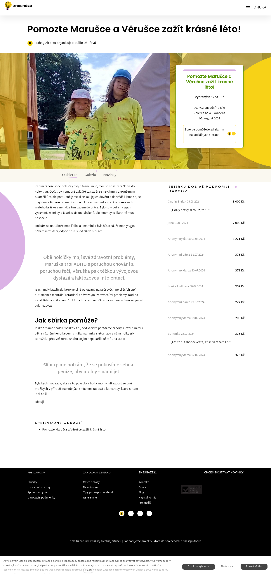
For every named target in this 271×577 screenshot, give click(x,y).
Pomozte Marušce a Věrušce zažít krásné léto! (74, 430)
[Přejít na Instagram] (131, 513)
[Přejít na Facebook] (122, 513)
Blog (141, 492)
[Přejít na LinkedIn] (149, 513)
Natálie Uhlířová (84, 43)
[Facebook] (229, 133)
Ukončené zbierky (39, 487)
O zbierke (69, 175)
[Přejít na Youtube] (140, 513)
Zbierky (32, 482)
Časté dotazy (91, 482)
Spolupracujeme (37, 492)
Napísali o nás (147, 497)
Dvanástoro (90, 487)
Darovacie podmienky (41, 497)
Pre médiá (144, 503)
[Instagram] (234, 133)
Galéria (90, 175)
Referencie (90, 497)
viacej (88, 570)
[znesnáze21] (18, 5)
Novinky (109, 175)
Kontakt (143, 482)
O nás (142, 487)
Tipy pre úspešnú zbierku (99, 492)
